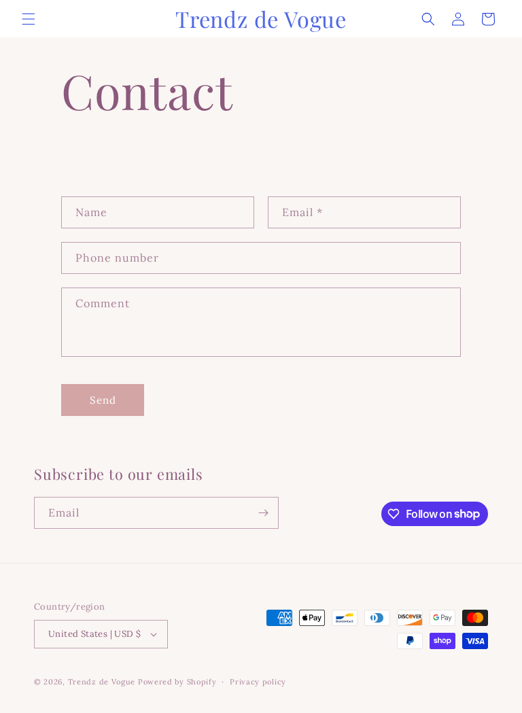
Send (103, 400)
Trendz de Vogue (102, 681)
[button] (29, 19)
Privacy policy (258, 681)
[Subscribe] (263, 513)
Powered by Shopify (177, 681)
